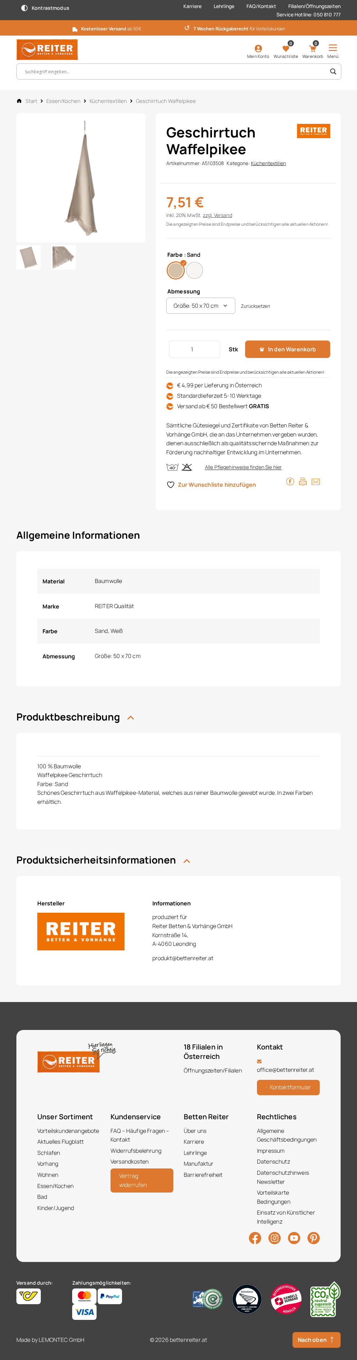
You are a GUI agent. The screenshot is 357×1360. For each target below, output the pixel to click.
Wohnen (47, 1175)
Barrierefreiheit (203, 1175)
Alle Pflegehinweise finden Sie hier (243, 467)
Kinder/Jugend (55, 1208)
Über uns (195, 1131)
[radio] (176, 270)
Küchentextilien (108, 100)
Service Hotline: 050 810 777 (308, 14)
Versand (223, 215)
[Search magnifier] (333, 71)
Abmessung (183, 291)
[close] (349, 27)
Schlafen (48, 1153)
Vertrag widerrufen (133, 1180)
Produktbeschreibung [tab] (69, 716)
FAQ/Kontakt (261, 6)
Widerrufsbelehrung (136, 1150)
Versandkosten (130, 1161)
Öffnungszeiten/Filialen (213, 1070)
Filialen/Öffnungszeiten (314, 6)
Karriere (192, 6)
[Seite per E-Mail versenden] (316, 481)
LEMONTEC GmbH (61, 1340)
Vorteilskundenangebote (68, 1131)
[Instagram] (274, 1237)
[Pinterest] (313, 1237)
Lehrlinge (224, 6)
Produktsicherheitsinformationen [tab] (97, 859)
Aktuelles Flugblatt (60, 1141)
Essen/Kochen (63, 100)
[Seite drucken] (302, 481)
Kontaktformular (290, 1087)
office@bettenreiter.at (285, 1070)
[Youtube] (294, 1237)
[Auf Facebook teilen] (290, 481)
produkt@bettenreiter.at (182, 958)
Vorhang (47, 1163)
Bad (42, 1197)
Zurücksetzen (255, 306)
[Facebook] (255, 1237)
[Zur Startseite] (53, 49)
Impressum (270, 1150)
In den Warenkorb (292, 349)
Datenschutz (273, 1161)
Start (31, 100)
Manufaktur (199, 1163)
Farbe (175, 255)
